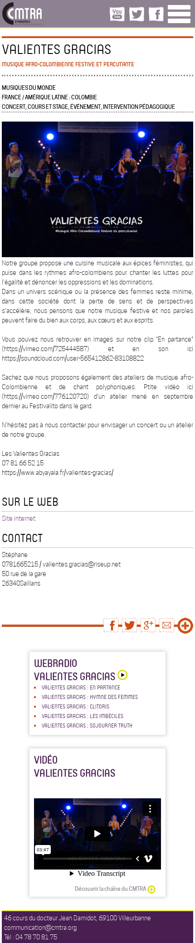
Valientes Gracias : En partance (81, 687)
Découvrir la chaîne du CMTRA (110, 888)
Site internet (18, 518)
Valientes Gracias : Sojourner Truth (87, 725)
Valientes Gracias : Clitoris (75, 706)
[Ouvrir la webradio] (121, 676)
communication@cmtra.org (40, 927)
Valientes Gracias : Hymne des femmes (90, 696)
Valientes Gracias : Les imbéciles (82, 715)
